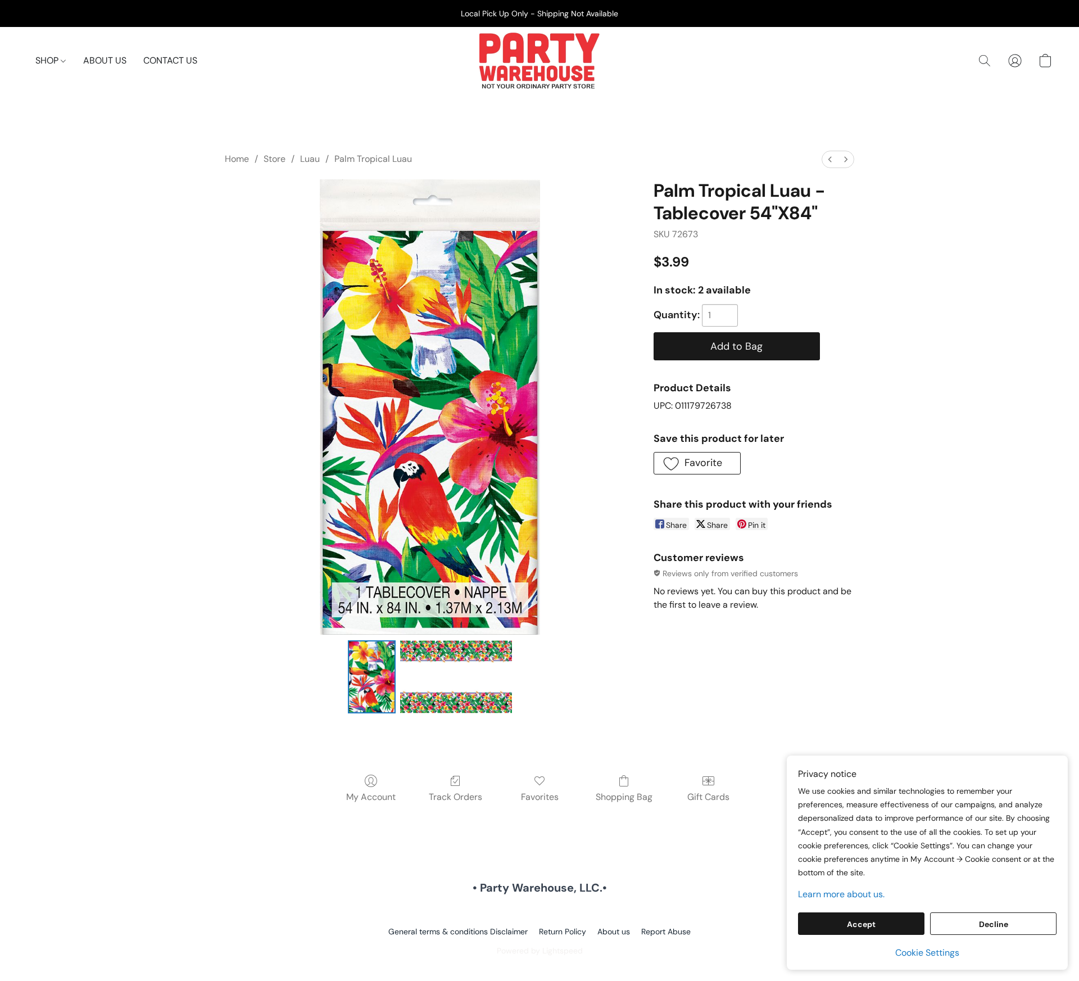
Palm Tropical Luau (373, 159)
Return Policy (562, 931)
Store (274, 159)
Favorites (540, 797)
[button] (539, 61)
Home (237, 159)
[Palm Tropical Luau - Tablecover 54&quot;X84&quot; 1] (456, 676)
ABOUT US (104, 60)
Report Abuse (666, 931)
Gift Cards (708, 797)
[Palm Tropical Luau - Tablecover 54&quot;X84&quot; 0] (371, 676)
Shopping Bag (624, 797)
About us (613, 931)
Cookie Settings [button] (927, 953)
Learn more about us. (841, 894)
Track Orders (455, 797)
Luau (310, 159)
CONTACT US (170, 60)
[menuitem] (830, 159)
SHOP (48, 60)
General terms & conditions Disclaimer (458, 931)
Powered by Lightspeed (540, 951)
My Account (371, 797)
